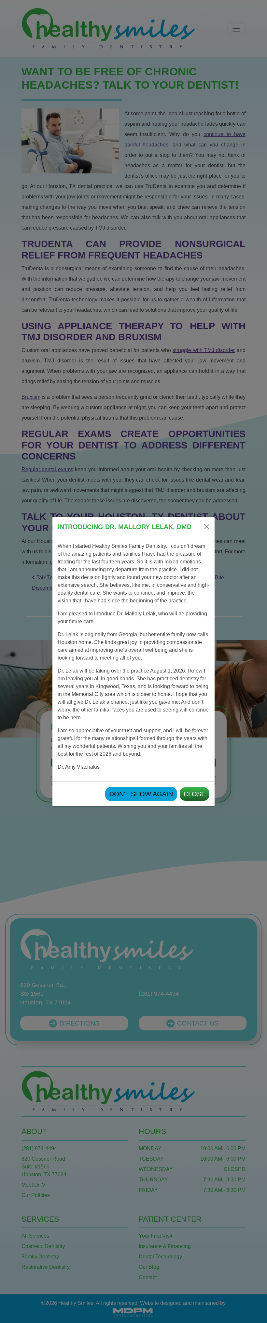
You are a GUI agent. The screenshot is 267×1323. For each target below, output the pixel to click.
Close (194, 794)
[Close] (207, 527)
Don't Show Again (141, 794)
